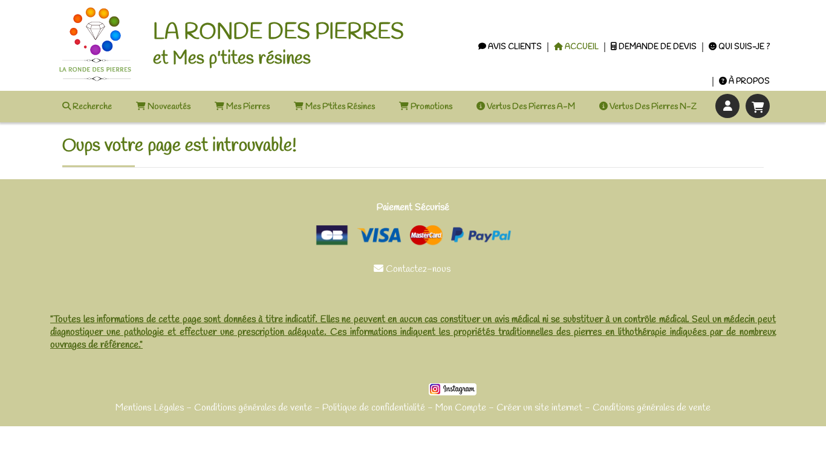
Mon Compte (460, 407)
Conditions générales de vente (253, 407)
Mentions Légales (149, 407)
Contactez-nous (413, 269)
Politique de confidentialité (373, 407)
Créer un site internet (539, 407)
